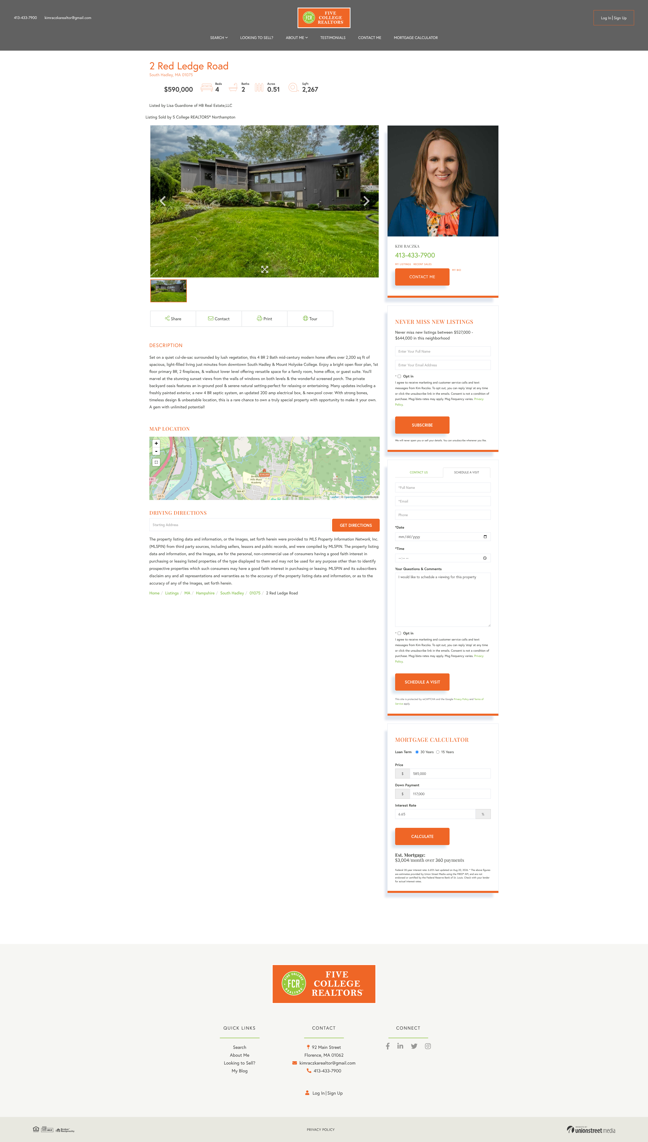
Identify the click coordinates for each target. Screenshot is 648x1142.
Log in (606, 18)
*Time (399, 548)
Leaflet (335, 497)
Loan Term (403, 752)
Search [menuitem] (217, 37)
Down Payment (407, 785)
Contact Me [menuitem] (369, 37)
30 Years (427, 751)
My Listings (403, 264)
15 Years (447, 751)
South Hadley (232, 593)
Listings (172, 593)
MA (187, 593)
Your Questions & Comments (418, 569)
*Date (399, 527)
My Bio (456, 270)
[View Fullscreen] (156, 462)
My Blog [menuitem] (240, 1071)
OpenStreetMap (353, 497)
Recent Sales (423, 264)
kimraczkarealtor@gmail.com (68, 17)
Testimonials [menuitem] (333, 37)
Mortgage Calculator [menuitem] (416, 37)
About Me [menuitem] (239, 1055)
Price (399, 765)
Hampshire (205, 593)
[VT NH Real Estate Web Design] (591, 1129)
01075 (255, 593)
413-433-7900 (25, 17)
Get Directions (356, 525)
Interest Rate (405, 805)
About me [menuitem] (295, 37)
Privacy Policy (461, 699)
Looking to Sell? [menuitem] (256, 37)
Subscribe (422, 425)
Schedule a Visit (466, 472)
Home (154, 593)
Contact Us (419, 472)
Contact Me (422, 276)
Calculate (422, 836)
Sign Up (620, 18)
